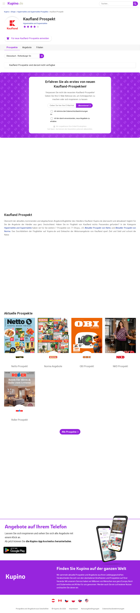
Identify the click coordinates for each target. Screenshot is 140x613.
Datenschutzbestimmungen (113, 609)
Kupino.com (87, 601)
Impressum (73, 609)
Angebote (27, 47)
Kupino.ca (60, 601)
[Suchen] (135, 4)
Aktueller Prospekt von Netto (98, 228)
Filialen (39, 47)
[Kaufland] (12, 25)
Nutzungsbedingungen (90, 609)
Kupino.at (53, 601)
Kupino (6, 12)
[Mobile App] (14, 551)
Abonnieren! (83, 105)
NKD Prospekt (120, 343)
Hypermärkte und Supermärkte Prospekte (32, 12)
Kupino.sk (80, 601)
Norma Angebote (53, 343)
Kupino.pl (73, 601)
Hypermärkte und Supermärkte (35, 23)
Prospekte (12, 47)
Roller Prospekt (19, 397)
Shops (13, 12)
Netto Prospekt (19, 343)
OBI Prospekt (86, 343)
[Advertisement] (70, 175)
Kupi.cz (67, 601)
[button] (24, 26)
